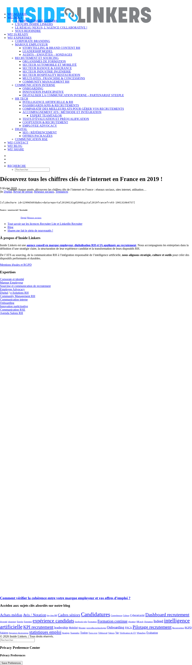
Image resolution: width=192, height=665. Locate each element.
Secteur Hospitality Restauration (51, 74)
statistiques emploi (45, 632)
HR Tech (21, 98)
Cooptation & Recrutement (45, 122)
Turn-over (93, 633)
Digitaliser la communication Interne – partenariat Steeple (73, 95)
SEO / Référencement (39, 132)
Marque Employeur (31, 44)
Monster (82, 628)
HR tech (139, 622)
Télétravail (102, 633)
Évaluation (152, 632)
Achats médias (11, 615)
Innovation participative (43, 91)
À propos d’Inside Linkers (36, 20)
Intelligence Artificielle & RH (47, 102)
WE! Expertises (20, 37)
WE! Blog (15, 146)
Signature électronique (18, 633)
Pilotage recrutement (152, 626)
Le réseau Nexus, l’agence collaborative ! (51, 27)
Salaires (4, 632)
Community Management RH (45, 81)
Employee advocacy (39, 125)
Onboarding (32, 88)
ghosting (132, 622)
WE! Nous (15, 17)
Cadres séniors (69, 615)
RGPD (188, 627)
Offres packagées (37, 135)
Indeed (158, 621)
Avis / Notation (34, 615)
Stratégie (66, 633)
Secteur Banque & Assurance (47, 68)
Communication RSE (31, 139)
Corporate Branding (32, 41)
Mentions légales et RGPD (16, 264)
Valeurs (111, 633)
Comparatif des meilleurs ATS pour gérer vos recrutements (73, 108)
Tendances (62, 191)
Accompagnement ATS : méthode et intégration (61, 112)
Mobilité (73, 627)
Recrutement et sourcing (37, 58)
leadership (61, 627)
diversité (3, 622)
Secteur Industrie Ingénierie (46, 71)
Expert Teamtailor (46, 115)
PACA (128, 627)
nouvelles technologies (96, 628)
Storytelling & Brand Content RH (51, 47)
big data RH (52, 615)
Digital (21, 129)
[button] (17, 165)
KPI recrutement (38, 627)
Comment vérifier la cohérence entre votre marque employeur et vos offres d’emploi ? (65, 598)
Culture (126, 615)
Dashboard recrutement (167, 614)
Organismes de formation (44, 61)
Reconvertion (178, 628)
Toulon (84, 632)
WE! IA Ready (18, 34)
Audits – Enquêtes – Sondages (47, 54)
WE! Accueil (17, 14)
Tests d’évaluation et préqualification (55, 118)
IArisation (148, 622)
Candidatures (95, 614)
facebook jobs (81, 622)
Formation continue (113, 621)
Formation (92, 622)
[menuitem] (103, 31)
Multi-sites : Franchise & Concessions (53, 78)
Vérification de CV (128, 633)
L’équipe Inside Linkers (34, 24)
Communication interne (35, 85)
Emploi (20, 622)
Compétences (116, 615)
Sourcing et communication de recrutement (25, 286)
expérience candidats (53, 620)
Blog (10, 227)
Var (117, 632)
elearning (12, 622)
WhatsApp (141, 633)
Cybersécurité (137, 615)
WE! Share (16, 149)
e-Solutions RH (19, 292)
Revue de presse (23, 191)
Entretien (28, 622)
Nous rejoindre (28, 31)
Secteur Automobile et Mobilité (49, 64)
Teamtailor (75, 633)
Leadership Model (37, 51)
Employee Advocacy (12, 289)
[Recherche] (17, 640)
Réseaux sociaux (44, 191)
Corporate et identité (12, 279)
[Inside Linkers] (96, 4)
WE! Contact (18, 142)
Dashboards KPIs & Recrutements (50, 105)
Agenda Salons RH (11, 313)
